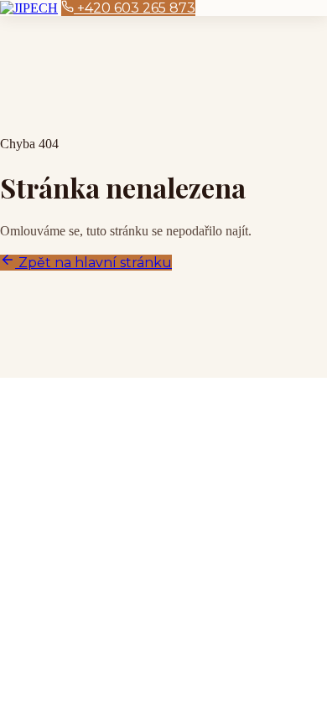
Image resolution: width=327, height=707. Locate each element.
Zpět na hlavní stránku (93, 263)
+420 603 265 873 (134, 8)
